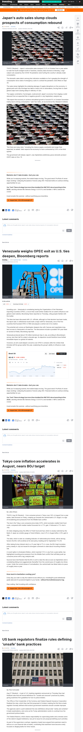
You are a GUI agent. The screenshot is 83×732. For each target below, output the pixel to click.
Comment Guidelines (7, 234)
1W (12, 362)
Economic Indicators (38, 7)
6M (18, 362)
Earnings (76, 7)
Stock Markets (30, 7)
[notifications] (77, 1)
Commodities (22, 7)
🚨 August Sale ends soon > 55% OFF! (51, 1)
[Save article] (62, 28)
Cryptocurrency (53, 7)
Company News (69, 7)
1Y (21, 362)
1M (15, 362)
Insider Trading (61, 7)
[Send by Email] (33, 210)
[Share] (58, 28)
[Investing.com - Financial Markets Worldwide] (8, 1)
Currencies (15, 7)
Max (27, 362)
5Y (23, 362)
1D (9, 362)
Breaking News (6, 7)
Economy (46, 7)
